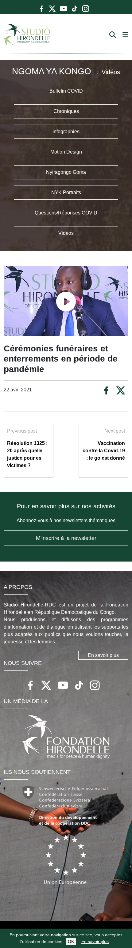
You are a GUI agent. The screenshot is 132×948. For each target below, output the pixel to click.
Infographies (66, 131)
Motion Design (66, 151)
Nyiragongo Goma (66, 172)
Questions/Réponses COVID (66, 212)
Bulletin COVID (66, 91)
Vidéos (66, 233)
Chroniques (66, 111)
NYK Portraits (66, 192)
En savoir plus (95, 941)
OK (71, 941)
